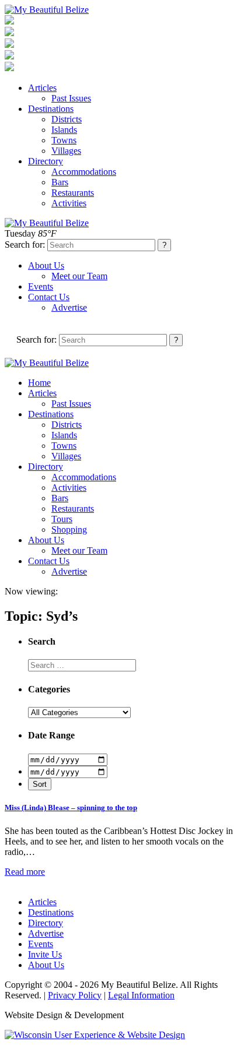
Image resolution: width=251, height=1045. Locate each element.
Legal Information (141, 995)
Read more (25, 872)
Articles (42, 88)
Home (39, 383)
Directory (45, 161)
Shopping (69, 529)
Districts (66, 119)
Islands (64, 130)
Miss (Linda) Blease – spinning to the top (71, 807)
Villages (66, 151)
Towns (63, 140)
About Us (46, 265)
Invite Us (45, 954)
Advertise (69, 307)
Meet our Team (79, 276)
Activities (68, 203)
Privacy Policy (75, 995)
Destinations (51, 109)
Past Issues (71, 98)
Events (40, 286)
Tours (61, 519)
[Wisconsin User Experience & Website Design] (95, 1035)
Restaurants (72, 193)
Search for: (25, 244)
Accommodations (83, 172)
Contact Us (48, 297)
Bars (59, 182)
